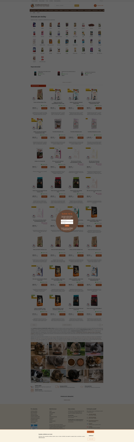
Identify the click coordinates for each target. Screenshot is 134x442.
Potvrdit (67, 225)
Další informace (42, 437)
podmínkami (71, 227)
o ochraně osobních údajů (67, 228)
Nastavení (90, 431)
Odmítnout (91, 435)
